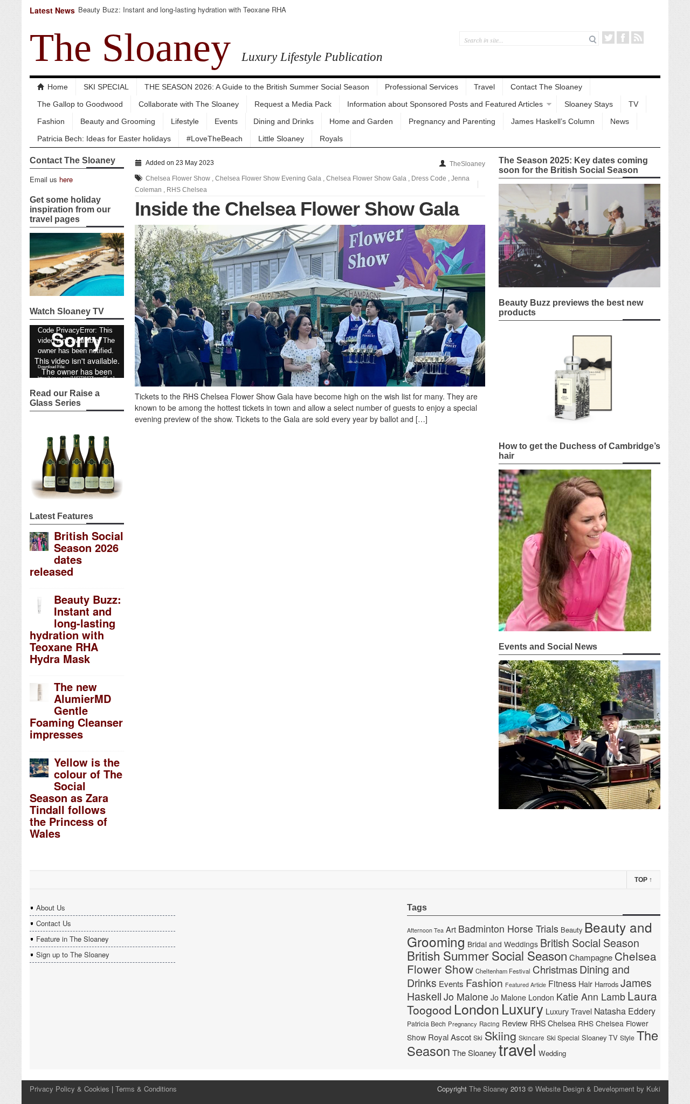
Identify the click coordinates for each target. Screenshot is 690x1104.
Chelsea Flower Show (178, 178)
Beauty (571, 929)
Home (57, 86)
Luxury (522, 1008)
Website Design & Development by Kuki (597, 1089)
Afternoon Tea (425, 930)
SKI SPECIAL (106, 86)
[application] (77, 351)
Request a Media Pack (293, 104)
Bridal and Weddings (502, 944)
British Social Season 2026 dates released (76, 553)
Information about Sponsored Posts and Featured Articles (445, 104)
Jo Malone (466, 996)
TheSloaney (467, 164)
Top (643, 880)
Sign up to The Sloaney (72, 954)
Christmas (555, 969)
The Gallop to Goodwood (80, 104)
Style (627, 1038)
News (619, 121)
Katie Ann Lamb (590, 996)
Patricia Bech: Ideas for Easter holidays (104, 138)
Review (515, 1023)
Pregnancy (462, 1023)
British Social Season (589, 942)
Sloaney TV (600, 1037)
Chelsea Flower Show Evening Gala (268, 178)
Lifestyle (185, 121)
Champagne (590, 957)
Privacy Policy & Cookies (69, 1089)
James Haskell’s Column (553, 121)
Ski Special (563, 1038)
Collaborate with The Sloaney (189, 104)
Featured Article (525, 985)
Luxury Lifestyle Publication (312, 56)
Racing (489, 1023)
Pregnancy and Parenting (452, 121)
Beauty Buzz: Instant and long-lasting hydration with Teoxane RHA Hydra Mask (182, 14)
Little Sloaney (281, 138)
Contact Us (53, 923)
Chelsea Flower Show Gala (366, 178)
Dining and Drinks (283, 121)
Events (226, 121)
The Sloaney (130, 47)
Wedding (552, 1053)
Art (451, 929)
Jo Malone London (522, 997)
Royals (331, 138)
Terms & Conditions (146, 1089)
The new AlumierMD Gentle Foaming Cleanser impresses (76, 710)
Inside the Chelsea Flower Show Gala (297, 209)
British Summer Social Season (487, 955)
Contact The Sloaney (546, 86)
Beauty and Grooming (117, 121)
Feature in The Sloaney (72, 939)
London (476, 1008)
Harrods (606, 984)
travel (517, 1049)
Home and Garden (361, 121)
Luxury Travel (569, 1011)
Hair (585, 983)
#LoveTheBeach (215, 138)
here (66, 179)
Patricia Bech (426, 1024)
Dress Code (428, 178)
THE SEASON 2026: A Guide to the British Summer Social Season (256, 86)
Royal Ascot (449, 1037)
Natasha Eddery (625, 1011)
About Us (50, 907)
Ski (477, 1038)
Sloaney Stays (588, 104)
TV (633, 104)
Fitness (562, 983)
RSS (637, 37)
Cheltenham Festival (502, 971)
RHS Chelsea (187, 190)
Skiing (500, 1035)
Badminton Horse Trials (508, 928)
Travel (484, 86)
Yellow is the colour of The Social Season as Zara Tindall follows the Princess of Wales (76, 797)
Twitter (608, 37)
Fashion (51, 121)
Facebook (623, 37)
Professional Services (421, 86)
